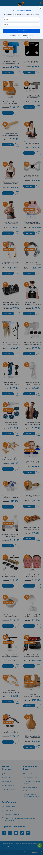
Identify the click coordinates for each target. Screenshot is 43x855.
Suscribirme (21, 31)
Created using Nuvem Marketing (21, 38)
